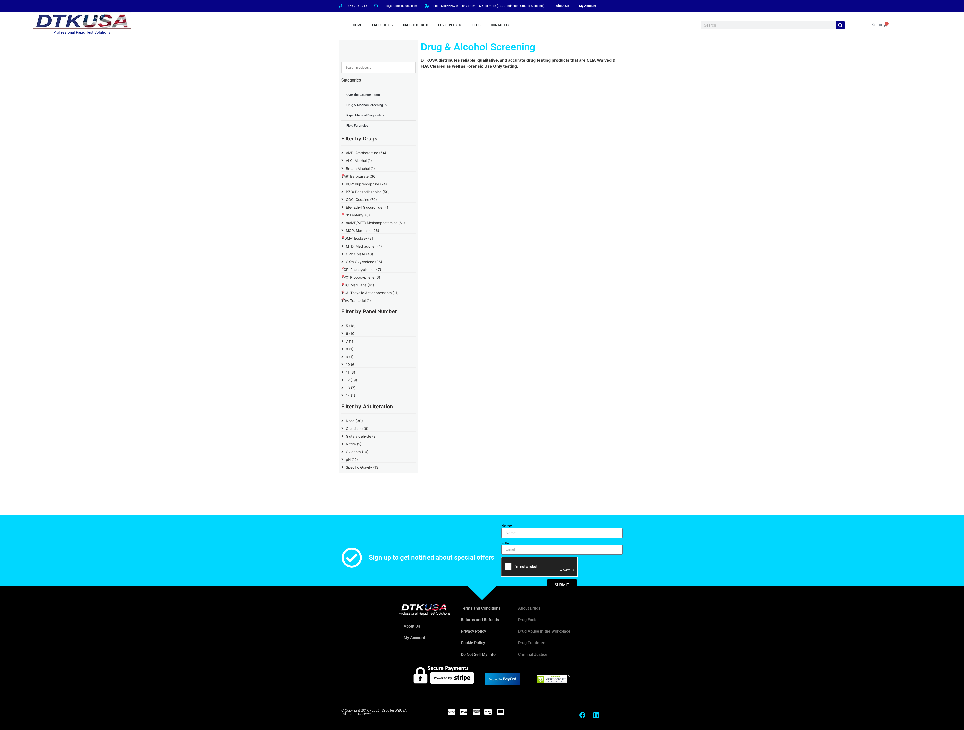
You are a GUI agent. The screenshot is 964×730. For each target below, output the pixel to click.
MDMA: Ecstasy (358, 238)
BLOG (476, 25)
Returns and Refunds (480, 619)
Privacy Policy (473, 631)
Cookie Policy (473, 642)
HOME (357, 25)
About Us (562, 6)
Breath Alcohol (360, 168)
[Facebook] (582, 715)
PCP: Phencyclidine (361, 269)
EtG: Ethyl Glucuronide (367, 207)
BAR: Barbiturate (359, 176)
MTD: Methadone (364, 246)
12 (351, 380)
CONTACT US (500, 25)
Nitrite (354, 444)
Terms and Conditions (480, 608)
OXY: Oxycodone (364, 262)
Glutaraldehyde (361, 436)
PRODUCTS (380, 25)
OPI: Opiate (359, 254)
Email (506, 543)
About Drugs (529, 608)
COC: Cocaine (361, 199)
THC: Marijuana (357, 285)
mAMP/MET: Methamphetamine (375, 223)
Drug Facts (527, 619)
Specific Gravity (363, 467)
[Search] (840, 25)
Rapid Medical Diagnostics (365, 115)
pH (352, 459)
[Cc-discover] (488, 712)
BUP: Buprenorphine (366, 184)
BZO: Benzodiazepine (368, 192)
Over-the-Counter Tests (363, 95)
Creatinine (357, 428)
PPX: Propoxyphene (360, 277)
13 (350, 388)
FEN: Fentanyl (355, 215)
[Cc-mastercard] (500, 712)
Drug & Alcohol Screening (364, 105)
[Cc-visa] (463, 712)
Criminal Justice (532, 654)
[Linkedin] (596, 715)
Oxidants (357, 452)
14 (350, 395)
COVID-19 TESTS (450, 25)
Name (506, 526)
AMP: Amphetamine (366, 153)
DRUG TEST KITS (415, 25)
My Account (587, 6)
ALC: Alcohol (359, 160)
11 (350, 372)
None (354, 421)
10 (351, 364)
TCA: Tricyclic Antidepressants (370, 293)
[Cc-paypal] (451, 712)
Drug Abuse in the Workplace (544, 631)
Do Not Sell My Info (478, 654)
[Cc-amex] (476, 712)
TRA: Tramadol (356, 300)
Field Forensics (357, 125)
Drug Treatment (532, 642)
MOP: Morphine (362, 230)
